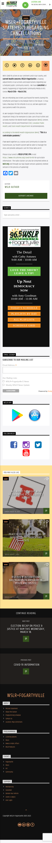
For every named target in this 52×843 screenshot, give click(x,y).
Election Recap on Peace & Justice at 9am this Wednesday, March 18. (26, 629)
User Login (9, 800)
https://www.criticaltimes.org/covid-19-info (18, 157)
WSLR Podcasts (10, 746)
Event (6, 479)
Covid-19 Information (26, 664)
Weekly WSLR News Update (18, 385)
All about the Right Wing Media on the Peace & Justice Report (26, 494)
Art (6, 768)
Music (7, 740)
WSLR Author (26, 45)
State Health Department (20, 126)
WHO (39, 120)
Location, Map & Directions (14, 722)
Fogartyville (9, 761)
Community (9, 771)
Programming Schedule (13, 715)
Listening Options (11, 736)
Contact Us (9, 718)
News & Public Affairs (12, 743)
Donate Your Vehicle (12, 793)
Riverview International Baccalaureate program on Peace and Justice (26, 580)
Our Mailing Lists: (10, 378)
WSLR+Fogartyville (26, 696)
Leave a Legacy (10, 796)
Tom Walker (8, 509)
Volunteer (9, 790)
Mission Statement (12, 708)
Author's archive (26, 195)
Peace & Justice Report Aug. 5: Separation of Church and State (27, 537)
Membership (10, 786)
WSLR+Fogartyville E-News (17, 381)
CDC (30, 123)
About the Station (11, 711)
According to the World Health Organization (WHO (21, 132)
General (26, 18)
